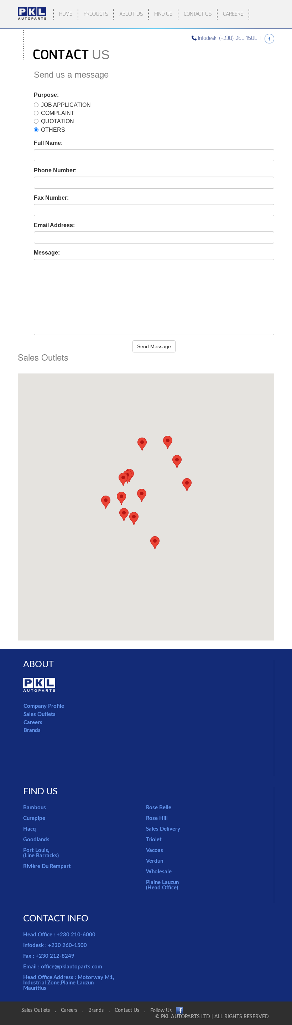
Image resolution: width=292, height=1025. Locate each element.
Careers (33, 722)
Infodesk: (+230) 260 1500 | (231, 38)
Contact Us (127, 1010)
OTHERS (53, 130)
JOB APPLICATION (66, 105)
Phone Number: (55, 170)
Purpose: (46, 95)
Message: (47, 253)
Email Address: (54, 225)
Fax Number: (51, 198)
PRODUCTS (96, 14)
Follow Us (163, 1010)
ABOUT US (131, 14)
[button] (105, 502)
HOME (65, 14)
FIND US (163, 14)
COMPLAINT (57, 113)
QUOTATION (57, 121)
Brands (32, 730)
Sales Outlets (40, 714)
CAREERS (233, 14)
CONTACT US (198, 14)
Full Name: (48, 143)
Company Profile (44, 706)
